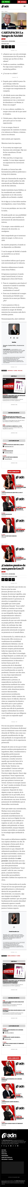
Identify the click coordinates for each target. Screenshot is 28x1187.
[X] (9, 46)
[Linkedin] (6, 1146)
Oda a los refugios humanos (10, 457)
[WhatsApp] (2, 46)
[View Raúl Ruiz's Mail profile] (17, 338)
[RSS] (8, 1146)
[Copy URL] (13, 46)
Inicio (2, 11)
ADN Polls (5, 394)
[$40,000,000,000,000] (14, 503)
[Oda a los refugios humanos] (14, 525)
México (4, 415)
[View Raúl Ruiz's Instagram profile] (14, 338)
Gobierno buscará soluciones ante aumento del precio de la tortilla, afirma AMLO (14, 418)
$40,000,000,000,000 (8, 451)
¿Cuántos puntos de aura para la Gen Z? (13, 444)
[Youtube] (18, 1146)
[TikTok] (13, 1146)
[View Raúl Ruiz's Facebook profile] (10, 338)
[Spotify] (11, 1146)
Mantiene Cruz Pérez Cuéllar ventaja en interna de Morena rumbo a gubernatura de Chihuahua (14, 396)
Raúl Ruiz (20, 370)
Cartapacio (10, 370)
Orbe (4, 424)
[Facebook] (6, 46)
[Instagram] (4, 1146)
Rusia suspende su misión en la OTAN (12, 426)
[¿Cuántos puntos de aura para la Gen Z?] (14, 481)
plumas (15, 370)
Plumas (6, 11)
